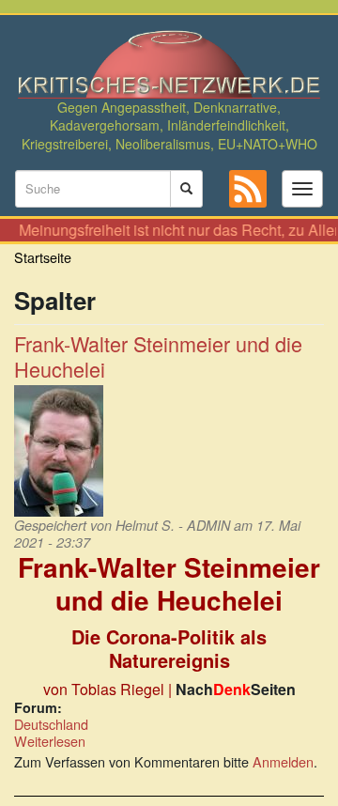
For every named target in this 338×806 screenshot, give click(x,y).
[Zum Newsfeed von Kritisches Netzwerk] (248, 189)
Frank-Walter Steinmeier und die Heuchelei (158, 356)
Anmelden (283, 761)
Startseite (42, 257)
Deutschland (51, 724)
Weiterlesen (49, 741)
